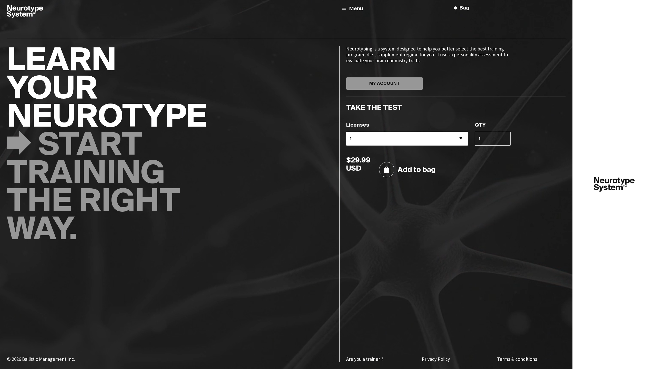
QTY (480, 125)
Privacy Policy (436, 359)
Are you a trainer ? (364, 359)
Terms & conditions (517, 359)
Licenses (357, 125)
